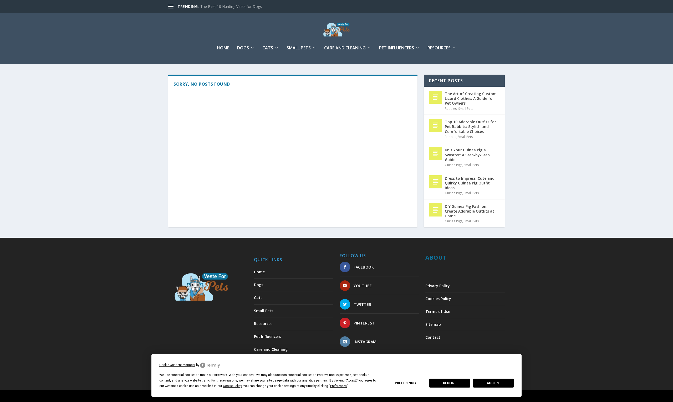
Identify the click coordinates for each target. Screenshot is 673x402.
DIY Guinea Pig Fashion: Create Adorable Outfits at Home (469, 211)
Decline (449, 383)
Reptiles (451, 108)
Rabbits (450, 137)
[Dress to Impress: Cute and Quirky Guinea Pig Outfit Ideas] (435, 181)
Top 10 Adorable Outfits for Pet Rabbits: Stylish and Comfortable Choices (470, 126)
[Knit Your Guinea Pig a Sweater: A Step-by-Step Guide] (435, 153)
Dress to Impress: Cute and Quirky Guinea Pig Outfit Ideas (469, 183)
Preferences (406, 383)
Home (223, 48)
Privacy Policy (437, 285)
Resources (439, 48)
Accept (493, 383)
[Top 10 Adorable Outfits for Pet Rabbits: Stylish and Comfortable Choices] (435, 125)
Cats (267, 48)
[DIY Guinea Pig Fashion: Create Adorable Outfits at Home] (435, 210)
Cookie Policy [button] (232, 386)
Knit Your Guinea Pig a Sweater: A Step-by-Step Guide (467, 154)
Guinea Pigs (453, 165)
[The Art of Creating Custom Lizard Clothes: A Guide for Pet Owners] (435, 97)
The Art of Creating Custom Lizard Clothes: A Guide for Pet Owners (471, 98)
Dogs (243, 48)
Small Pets (299, 48)
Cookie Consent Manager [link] (177, 365)
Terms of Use (437, 311)
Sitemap (433, 324)
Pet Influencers (396, 48)
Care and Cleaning (345, 48)
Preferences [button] (338, 386)
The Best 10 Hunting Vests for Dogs (231, 6)
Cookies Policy (438, 298)
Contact (432, 337)
